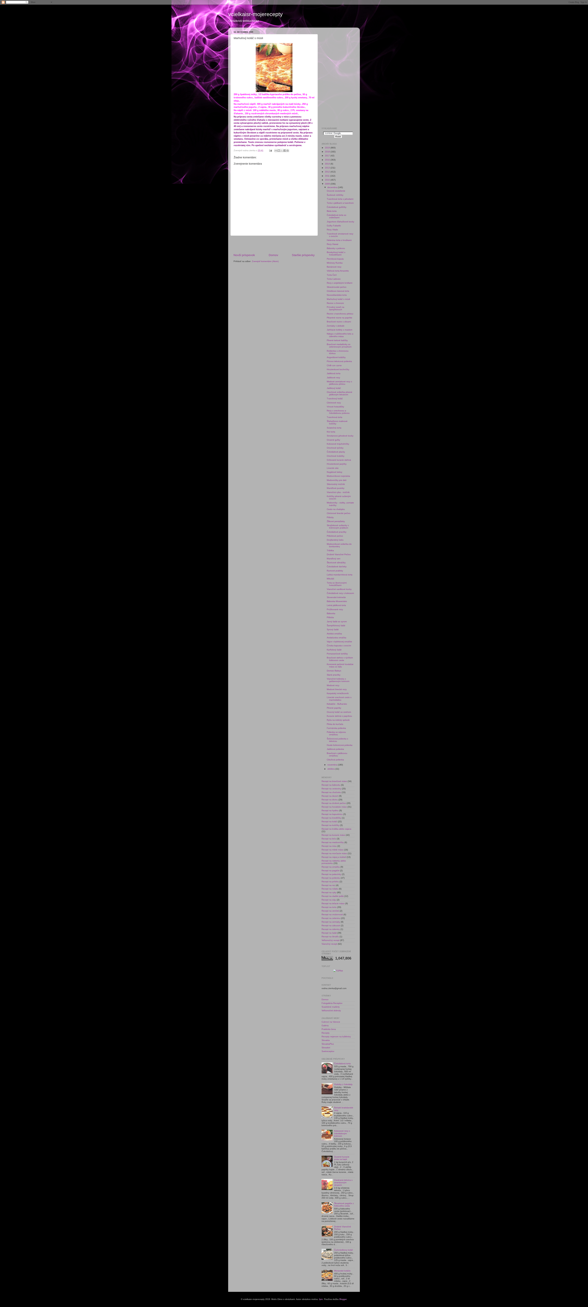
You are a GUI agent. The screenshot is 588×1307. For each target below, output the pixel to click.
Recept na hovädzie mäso (334, 807)
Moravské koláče (342, 1271)
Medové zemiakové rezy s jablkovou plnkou (339, 382)
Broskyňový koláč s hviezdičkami (336, 253)
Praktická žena (329, 1029)
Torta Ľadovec (334, 279)
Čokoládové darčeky (337, 566)
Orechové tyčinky (335, 448)
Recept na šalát (329, 933)
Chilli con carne (334, 365)
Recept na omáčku (331, 867)
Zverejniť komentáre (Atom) (265, 261)
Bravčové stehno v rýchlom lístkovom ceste (340, 659)
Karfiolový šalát (334, 650)
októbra (331, 769)
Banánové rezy (334, 267)
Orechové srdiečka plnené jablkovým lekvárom (339, 393)
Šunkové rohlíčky (335, 195)
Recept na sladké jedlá (333, 896)
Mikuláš (330, 579)
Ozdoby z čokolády (343, 1084)
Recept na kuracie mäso (333, 835)
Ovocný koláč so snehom (339, 712)
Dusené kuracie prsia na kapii (341, 1158)
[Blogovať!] (278, 150)
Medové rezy (333, 685)
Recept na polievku (331, 878)
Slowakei (326, 1047)
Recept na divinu (330, 800)
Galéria (325, 1025)
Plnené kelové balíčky (337, 340)
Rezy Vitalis (332, 230)
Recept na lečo (329, 839)
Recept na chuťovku (331, 792)
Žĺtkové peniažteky (336, 521)
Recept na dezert (330, 796)
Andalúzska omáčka (336, 638)
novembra (332, 765)
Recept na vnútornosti (332, 914)
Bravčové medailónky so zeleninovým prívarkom (339, 345)
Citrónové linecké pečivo (338, 513)
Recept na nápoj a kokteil (334, 857)
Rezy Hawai (332, 244)
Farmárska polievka (336, 728)
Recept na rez (328, 885)
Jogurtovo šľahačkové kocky (340, 222)
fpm (321, 1299)
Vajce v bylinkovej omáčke (339, 641)
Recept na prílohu (330, 881)
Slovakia (326, 1040)
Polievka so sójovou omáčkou (336, 733)
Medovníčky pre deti (336, 480)
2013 (327, 168)
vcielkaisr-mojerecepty (255, 14)
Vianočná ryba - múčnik (338, 492)
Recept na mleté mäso (332, 850)
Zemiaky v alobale (335, 326)
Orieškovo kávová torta (338, 291)
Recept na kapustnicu (332, 814)
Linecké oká (332, 468)
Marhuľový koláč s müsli (338, 299)
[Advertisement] (274, 244)
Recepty (326, 1033)
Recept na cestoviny (331, 789)
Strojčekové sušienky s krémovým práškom (338, 526)
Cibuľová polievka (335, 760)
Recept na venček (330, 911)
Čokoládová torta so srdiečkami (336, 216)
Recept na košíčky (330, 825)
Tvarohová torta (334, 417)
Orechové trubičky (335, 456)
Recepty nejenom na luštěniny (336, 1036)
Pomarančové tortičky (337, 654)
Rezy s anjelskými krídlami (339, 283)
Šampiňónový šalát (336, 625)
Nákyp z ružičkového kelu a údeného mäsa (340, 335)
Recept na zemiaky (331, 922)
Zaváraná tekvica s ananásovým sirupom (343, 1182)
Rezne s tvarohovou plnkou (340, 314)
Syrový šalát (333, 629)
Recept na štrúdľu (330, 936)
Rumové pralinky (335, 571)
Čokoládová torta (342, 1063)
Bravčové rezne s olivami (339, 322)
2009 (327, 184)
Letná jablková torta (336, 605)
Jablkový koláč (334, 388)
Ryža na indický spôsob (338, 720)
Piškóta (330, 617)
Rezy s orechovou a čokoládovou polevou (338, 412)
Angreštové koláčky (336, 357)
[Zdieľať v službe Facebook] (284, 150)
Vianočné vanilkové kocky (339, 589)
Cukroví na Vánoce (331, 1022)
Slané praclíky (333, 675)
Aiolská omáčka (334, 634)
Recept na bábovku (331, 785)
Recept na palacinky (331, 874)
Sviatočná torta (334, 428)
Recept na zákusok (331, 925)
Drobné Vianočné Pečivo (339, 554)
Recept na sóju (329, 900)
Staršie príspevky (303, 255)
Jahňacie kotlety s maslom (339, 330)
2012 (327, 172)
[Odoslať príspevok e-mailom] (270, 150)
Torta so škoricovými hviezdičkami (337, 584)
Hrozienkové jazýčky (337, 464)
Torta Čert (332, 275)
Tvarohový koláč (335, 398)
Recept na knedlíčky (331, 818)
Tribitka (330, 550)
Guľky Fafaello (334, 226)
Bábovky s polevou (336, 248)
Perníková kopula (335, 259)
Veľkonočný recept (330, 940)
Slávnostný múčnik (336, 484)
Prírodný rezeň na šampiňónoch (335, 308)
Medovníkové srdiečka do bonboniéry (339, 545)
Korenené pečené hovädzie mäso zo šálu (340, 665)
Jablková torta (333, 373)
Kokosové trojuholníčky (338, 444)
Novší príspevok (244, 255)
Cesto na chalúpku (336, 509)
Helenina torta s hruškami (339, 240)
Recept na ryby (329, 892)
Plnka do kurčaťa (335, 724)
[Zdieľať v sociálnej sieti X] (281, 150)
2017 (327, 156)
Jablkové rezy (333, 377)
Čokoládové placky (336, 452)
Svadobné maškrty (331, 1007)
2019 (327, 148)
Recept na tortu (329, 907)
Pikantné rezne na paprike (339, 318)
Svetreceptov (328, 1051)
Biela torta (332, 211)
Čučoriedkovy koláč (343, 1250)
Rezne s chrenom (335, 303)
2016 (327, 160)
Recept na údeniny (331, 929)
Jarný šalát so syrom (337, 621)
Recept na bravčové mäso (334, 781)
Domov (273, 255)
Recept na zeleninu (331, 918)
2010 (327, 180)
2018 (327, 152)
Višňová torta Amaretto (338, 271)
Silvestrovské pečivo (336, 287)
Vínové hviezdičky (335, 407)
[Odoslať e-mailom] (275, 150)
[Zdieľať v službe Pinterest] (287, 150)
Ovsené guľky (333, 440)
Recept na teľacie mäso (333, 903)
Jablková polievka (335, 749)
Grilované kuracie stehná (339, 460)
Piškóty (330, 517)
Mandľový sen (333, 558)
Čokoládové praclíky (336, 532)
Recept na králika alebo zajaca (336, 829)
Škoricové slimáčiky (336, 562)
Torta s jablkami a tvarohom (340, 203)
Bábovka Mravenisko (337, 601)
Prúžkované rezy (335, 609)
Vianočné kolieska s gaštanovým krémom (338, 680)
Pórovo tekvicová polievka (339, 361)
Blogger (343, 1299)
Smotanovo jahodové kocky (340, 436)
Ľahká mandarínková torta (339, 575)
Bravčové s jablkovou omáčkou (337, 754)
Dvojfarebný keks (335, 540)
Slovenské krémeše (336, 597)
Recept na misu (329, 846)
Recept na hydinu (330, 810)
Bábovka (331, 613)
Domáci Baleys (334, 671)
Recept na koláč (329, 821)
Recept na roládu (330, 889)
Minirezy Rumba (335, 263)
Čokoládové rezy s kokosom (340, 593)
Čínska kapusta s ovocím (339, 645)
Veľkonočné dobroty (331, 1010)
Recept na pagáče (330, 870)
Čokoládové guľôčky (336, 207)
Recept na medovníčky (333, 842)
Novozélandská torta (337, 295)
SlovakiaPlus (328, 1044)
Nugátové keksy (334, 472)
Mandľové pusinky (335, 488)
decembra (332, 187)
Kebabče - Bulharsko (337, 704)
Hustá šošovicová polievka (339, 745)
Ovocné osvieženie (336, 191)
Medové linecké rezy (337, 689)
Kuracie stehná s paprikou (339, 716)
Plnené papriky (334, 708)
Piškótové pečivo (335, 536)
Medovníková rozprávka (338, 476)
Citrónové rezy (334, 403)
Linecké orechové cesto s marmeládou (339, 698)
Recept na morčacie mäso (334, 853)
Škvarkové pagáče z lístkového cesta (344, 1204)
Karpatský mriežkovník (338, 693)
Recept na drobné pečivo (334, 803)
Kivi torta (331, 432)
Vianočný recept (329, 944)
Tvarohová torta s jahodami (340, 199)
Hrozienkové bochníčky (338, 369)
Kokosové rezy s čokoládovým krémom (342, 1133)
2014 (327, 164)
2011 (327, 176)
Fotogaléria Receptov (332, 1003)
